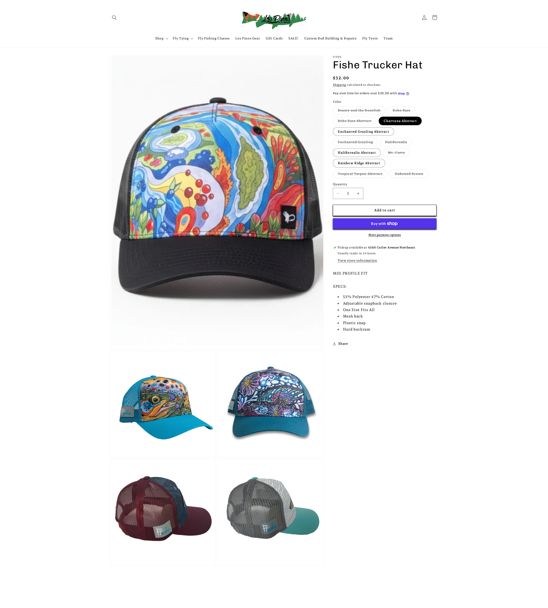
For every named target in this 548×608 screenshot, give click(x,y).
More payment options (384, 234)
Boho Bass (404, 111)
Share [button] (343, 344)
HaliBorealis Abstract (357, 153)
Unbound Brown (411, 175)
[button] (114, 17)
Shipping (339, 84)
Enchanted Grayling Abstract (363, 131)
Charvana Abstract (400, 121)
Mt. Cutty (399, 153)
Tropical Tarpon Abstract (362, 175)
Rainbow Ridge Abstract (359, 163)
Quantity (340, 184)
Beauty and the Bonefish (362, 111)
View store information (357, 261)
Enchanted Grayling (358, 143)
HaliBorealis (398, 143)
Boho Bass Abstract (357, 122)
